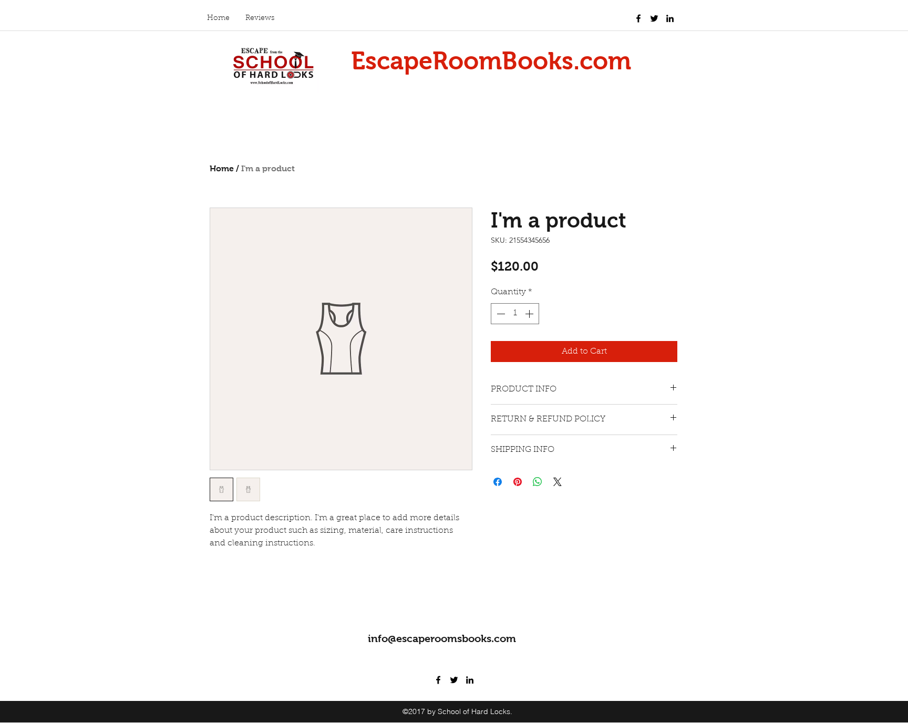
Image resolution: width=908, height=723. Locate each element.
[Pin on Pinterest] (517, 482)
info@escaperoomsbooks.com (442, 638)
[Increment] (530, 314)
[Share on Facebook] (497, 482)
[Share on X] (557, 482)
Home (222, 168)
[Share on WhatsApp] (537, 482)
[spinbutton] (515, 314)
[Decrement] (499, 314)
